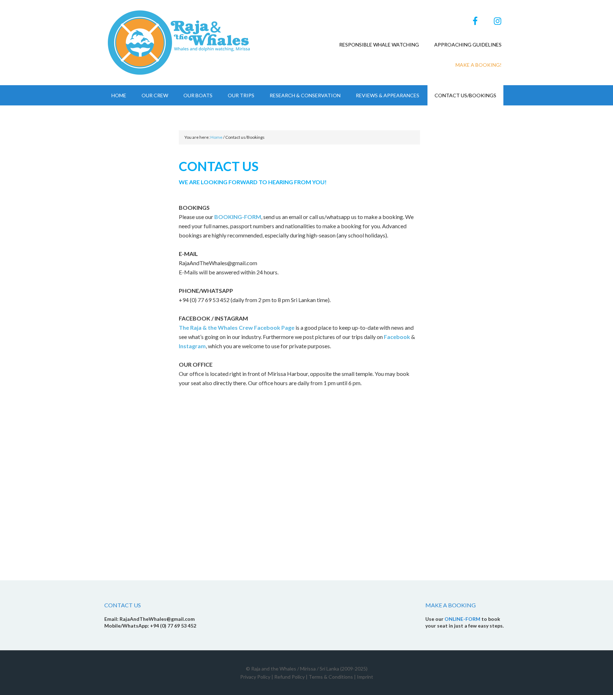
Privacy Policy (255, 677)
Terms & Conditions (331, 677)
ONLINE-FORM (462, 619)
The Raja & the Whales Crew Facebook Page (236, 327)
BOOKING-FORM (237, 216)
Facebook (397, 336)
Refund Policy (289, 677)
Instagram (192, 346)
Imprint (365, 677)
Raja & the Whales (180, 42)
